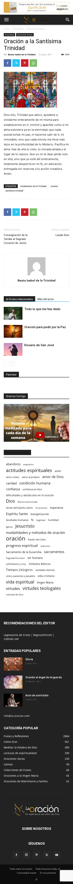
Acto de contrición (36, 695)
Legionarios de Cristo (17, 635)
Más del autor (45, 299)
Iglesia (9, 526)
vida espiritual (20, 582)
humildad (53, 520)
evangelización (40, 514)
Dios (10, 501)
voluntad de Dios (14, 594)
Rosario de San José (39, 345)
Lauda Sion (62, 235)
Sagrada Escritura (15, 557)
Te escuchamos (48, 872)
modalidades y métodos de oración (35, 533)
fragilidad (40, 520)
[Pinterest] (24, 63)
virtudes (13, 588)
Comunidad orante (26, 872)
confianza (13, 489)
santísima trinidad (14, 190)
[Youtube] (56, 855)
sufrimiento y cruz (16, 564)
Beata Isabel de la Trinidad (22, 54)
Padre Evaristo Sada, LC (48, 868)
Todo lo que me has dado (42, 309)
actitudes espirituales (29, 470)
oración (54, 186)
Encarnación (41, 508)
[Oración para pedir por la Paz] (13, 331)
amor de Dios (53, 477)
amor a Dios (12, 477)
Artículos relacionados (19, 299)
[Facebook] (7, 63)
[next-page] (12, 363)
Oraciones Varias (36, 28)
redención (45, 546)
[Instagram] (26, 855)
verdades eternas (45, 570)
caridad (11, 483)
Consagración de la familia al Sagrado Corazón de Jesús (16, 239)
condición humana (35, 483)
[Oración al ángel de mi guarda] (13, 682)
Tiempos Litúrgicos (19, 570)
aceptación (28, 464)
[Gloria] (13, 664)
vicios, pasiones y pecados (20, 576)
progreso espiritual (22, 545)
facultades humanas (17, 520)
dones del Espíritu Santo (19, 507)
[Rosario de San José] (13, 349)
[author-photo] (36, 275)
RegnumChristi (43, 635)
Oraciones (18, 28)
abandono (13, 464)
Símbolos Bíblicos (40, 564)
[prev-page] (6, 363)
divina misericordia (27, 501)
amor (58, 471)
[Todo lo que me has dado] (13, 313)
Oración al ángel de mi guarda (43, 677)
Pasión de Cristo (37, 539)
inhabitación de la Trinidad (33, 186)
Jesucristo (25, 526)
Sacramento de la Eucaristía (23, 552)
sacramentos (54, 552)
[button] (6, 20)
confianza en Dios (32, 489)
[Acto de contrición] (13, 700)
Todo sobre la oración (21, 868)
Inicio (6, 28)
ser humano (35, 558)
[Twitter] (16, 63)
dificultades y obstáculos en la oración (30, 495)
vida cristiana (46, 576)
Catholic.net (11, 639)
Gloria (29, 659)
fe (32, 520)
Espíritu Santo (17, 514)
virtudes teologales (42, 588)
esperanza (56, 507)
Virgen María (45, 582)
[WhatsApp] (33, 63)
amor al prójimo (31, 477)
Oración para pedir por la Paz (45, 327)
